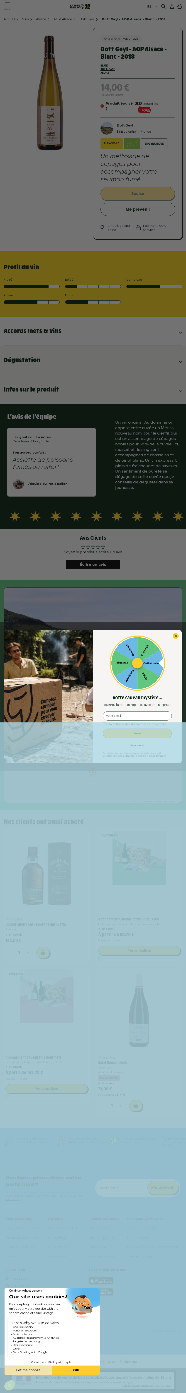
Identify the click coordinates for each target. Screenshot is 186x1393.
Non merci (137, 745)
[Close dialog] (176, 636)
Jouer (137, 733)
